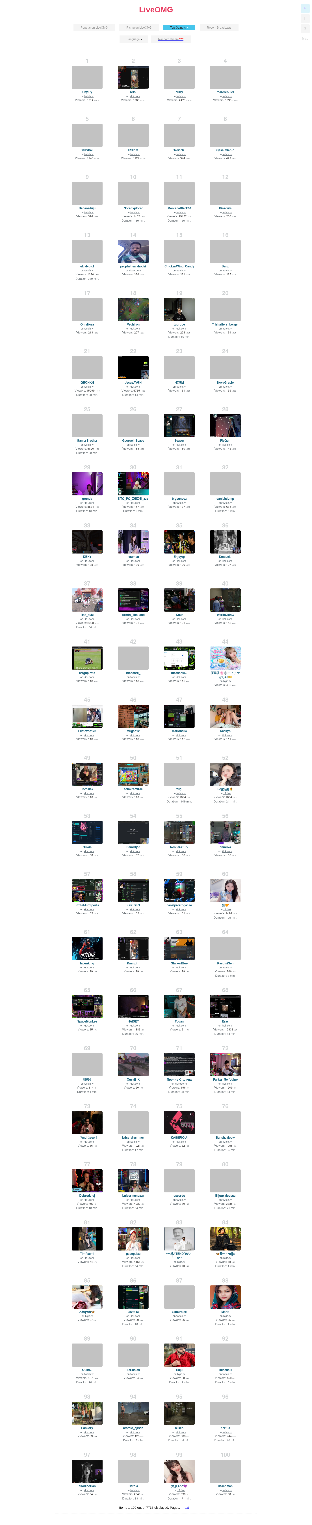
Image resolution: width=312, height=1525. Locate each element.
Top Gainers (179, 27)
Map (305, 38)
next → (188, 1507)
